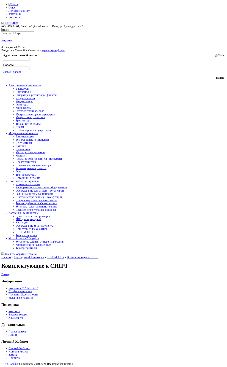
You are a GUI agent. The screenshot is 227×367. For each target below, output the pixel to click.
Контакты (14, 17)
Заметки (13, 354)
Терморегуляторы (26, 247)
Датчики (21, 145)
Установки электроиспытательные (36, 206)
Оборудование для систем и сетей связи (40, 190)
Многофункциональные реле (33, 244)
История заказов (18, 351)
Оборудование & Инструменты (35, 225)
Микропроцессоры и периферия (35, 114)
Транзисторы (23, 120)
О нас (12, 7)
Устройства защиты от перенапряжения (39, 241)
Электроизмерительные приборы (36, 209)
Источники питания (28, 177)
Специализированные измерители (36, 200)
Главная (6, 257)
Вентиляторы (24, 142)
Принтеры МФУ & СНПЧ (31, 228)
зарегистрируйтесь (53, 50)
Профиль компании (20, 291)
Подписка (15, 357)
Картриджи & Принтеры (23, 212)
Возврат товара (18, 314)
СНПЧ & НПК (24, 232)
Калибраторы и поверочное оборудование (41, 187)
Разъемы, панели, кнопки (31, 168)
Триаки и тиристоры (28, 123)
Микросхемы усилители (30, 117)
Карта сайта (16, 317)
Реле (18, 171)
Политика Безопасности (23, 294)
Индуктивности (25, 98)
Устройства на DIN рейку (24, 238)
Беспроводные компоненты (32, 139)
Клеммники (23, 149)
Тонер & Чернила (26, 235)
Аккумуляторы (25, 136)
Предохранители (26, 161)
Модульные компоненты (23, 133)
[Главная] (13, 4)
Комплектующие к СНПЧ (82, 257)
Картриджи (22, 222)
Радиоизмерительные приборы (34, 193)
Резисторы (22, 104)
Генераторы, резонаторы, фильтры (36, 94)
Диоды (20, 126)
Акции (13, 334)
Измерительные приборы (24, 181)
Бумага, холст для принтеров (33, 216)
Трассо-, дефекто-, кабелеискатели (36, 203)
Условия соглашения (21, 297)
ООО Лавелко (9, 363)
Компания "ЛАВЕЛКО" (23, 288)
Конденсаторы (24, 101)
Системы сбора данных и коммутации (39, 196)
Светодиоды (23, 91)
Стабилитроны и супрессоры (33, 130)
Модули (20, 155)
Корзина (6, 40)
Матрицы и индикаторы (30, 152)
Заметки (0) (15, 13)
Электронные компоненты (25, 85)
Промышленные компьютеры (33, 165)
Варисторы (22, 88)
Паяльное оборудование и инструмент (39, 158)
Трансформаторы (26, 174)
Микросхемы (24, 107)
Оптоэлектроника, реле (30, 110)
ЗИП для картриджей (28, 219)
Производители (18, 331)
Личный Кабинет (19, 10)
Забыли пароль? (13, 71)
